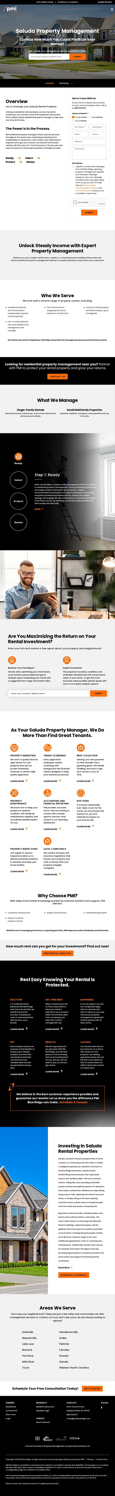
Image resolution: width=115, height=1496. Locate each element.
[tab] (18, 458)
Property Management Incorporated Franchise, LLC (67, 1446)
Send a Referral (43, 1422)
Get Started (92, 1388)
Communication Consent (86, 188)
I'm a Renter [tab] (97, 117)
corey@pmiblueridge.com (78, 1418)
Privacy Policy (89, 185)
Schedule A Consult (73, 1102)
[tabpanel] (65, 492)
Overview (49, 83)
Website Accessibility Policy (39, 1470)
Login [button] (8, 1418)
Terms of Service (82, 190)
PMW (82, 1459)
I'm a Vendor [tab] (81, 121)
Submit (78, 56)
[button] (101, 1408)
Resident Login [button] (42, 1410)
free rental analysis (57, 953)
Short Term (11, 1414)
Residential (11, 1406)
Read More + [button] (81, 1268)
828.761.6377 (106, 2)
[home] (10, 9)
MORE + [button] (65, 509)
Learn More (17, 781)
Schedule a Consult (74, 1275)
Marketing (64, 83)
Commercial (11, 1410)
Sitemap (90, 1459)
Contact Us (57, 376)
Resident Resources (45, 1406)
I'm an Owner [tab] (81, 117)
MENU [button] (112, 9)
